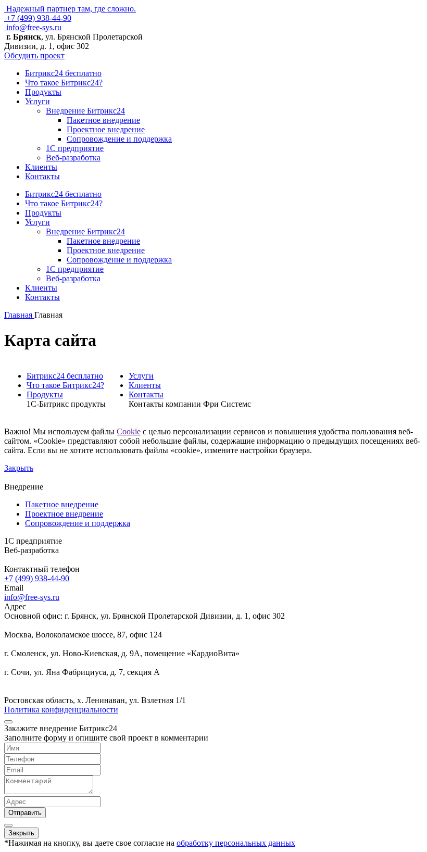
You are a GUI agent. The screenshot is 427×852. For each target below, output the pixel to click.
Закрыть (18, 467)
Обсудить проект (34, 55)
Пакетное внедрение (103, 120)
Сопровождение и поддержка (119, 138)
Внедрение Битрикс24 (85, 110)
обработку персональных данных (236, 842)
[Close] (8, 721)
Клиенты (41, 166)
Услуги (37, 101)
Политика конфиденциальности (61, 709)
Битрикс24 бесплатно (63, 73)
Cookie (129, 431)
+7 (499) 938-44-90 (37, 18)
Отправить (25, 813)
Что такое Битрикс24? (64, 82)
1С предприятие (75, 148)
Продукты (43, 91)
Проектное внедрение (106, 129)
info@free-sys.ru (32, 27)
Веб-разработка (73, 157)
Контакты (42, 176)
